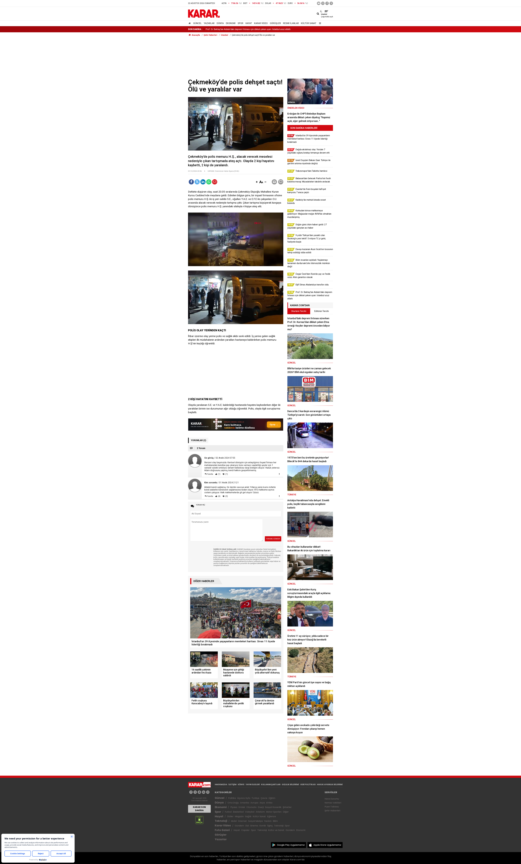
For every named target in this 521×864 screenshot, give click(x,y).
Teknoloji (221, 821)
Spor (240, 23)
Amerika (244, 802)
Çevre (264, 798)
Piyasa (233, 807)
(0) (226, 496)
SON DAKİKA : (195, 29)
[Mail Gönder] (214, 181)
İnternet (242, 821)
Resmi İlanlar (291, 23)
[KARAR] (204, 13)
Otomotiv (251, 807)
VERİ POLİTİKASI (308, 784)
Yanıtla (210, 474)
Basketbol (238, 811)
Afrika (269, 802)
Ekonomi (231, 23)
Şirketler (287, 807)
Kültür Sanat (308, 23)
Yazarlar (209, 23)
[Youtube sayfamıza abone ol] (199, 792)
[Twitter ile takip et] (331, 3)
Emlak (242, 807)
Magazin (239, 816)
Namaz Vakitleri (333, 802)
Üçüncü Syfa (243, 798)
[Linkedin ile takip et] (203, 792)
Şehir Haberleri (332, 810)
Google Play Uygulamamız (291, 844)
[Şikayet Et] (279, 474)
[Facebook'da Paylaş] (191, 181)
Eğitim (272, 798)
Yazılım (267, 821)
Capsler (245, 830)
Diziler (230, 816)
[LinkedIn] (203, 181)
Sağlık (248, 816)
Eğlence (271, 816)
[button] (256, 182)
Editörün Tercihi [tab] (321, 311)
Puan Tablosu (332, 806)
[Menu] (319, 23)
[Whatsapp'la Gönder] (208, 181)
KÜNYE (241, 784)
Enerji (261, 807)
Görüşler (275, 23)
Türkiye (255, 798)
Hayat (248, 23)
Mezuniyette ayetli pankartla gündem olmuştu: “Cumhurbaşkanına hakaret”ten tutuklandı (246, 29)
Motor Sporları (274, 811)
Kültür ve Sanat (276, 830)
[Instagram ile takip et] (207, 792)
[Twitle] (197, 181)
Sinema (254, 825)
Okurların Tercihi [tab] (298, 311)
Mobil (234, 821)
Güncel (197, 23)
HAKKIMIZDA (221, 784)
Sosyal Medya (255, 821)
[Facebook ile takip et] (327, 3)
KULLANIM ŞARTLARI (270, 784)
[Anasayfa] (190, 23)
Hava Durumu (332, 798)
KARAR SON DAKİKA (199, 809)
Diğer (286, 811)
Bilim (275, 821)
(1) (218, 474)
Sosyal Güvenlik (273, 807)
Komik (262, 825)
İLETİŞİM (232, 784)
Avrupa (254, 802)
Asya (262, 802)
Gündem (239, 825)
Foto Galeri (222, 830)
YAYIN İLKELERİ (253, 784)
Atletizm (260, 811)
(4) (218, 496)
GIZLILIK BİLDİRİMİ (290, 784)
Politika (232, 798)
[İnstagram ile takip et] (323, 3)
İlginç (270, 825)
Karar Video (261, 23)
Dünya (220, 23)
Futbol (228, 811)
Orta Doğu (233, 802)
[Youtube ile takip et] (318, 3)
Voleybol (249, 811)
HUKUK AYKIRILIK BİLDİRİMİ (330, 784)
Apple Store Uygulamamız (327, 844)
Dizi (247, 825)
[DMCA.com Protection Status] (199, 819)
